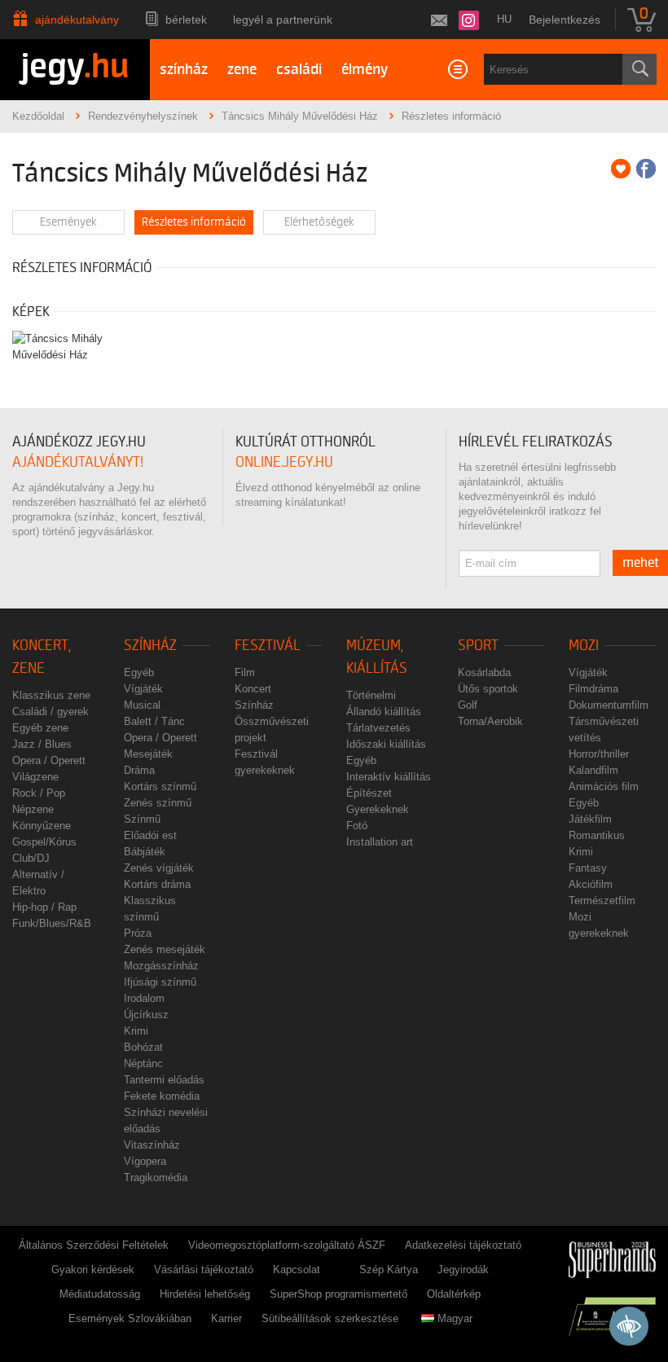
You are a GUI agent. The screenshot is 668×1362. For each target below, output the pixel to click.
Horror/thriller (599, 754)
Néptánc (143, 1063)
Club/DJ (31, 858)
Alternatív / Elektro (38, 882)
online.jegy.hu (284, 462)
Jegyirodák (463, 1269)
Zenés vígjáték (159, 868)
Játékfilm (590, 819)
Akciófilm (591, 884)
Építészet (369, 793)
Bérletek (186, 19)
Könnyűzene (41, 825)
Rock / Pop (38, 793)
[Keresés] (639, 69)
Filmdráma (593, 689)
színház (184, 69)
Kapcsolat (296, 1269)
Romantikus (597, 835)
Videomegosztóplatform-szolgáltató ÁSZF (286, 1245)
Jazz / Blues (42, 744)
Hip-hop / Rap (44, 907)
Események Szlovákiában (129, 1318)
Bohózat (143, 1047)
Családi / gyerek (50, 711)
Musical (142, 705)
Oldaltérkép (454, 1294)
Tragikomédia (155, 1177)
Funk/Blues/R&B (51, 923)
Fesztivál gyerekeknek (265, 762)
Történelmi (371, 695)
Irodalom (144, 998)
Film (245, 672)
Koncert (253, 689)
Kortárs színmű (160, 786)
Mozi (584, 645)
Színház (150, 645)
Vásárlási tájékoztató (203, 1269)
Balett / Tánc (154, 721)
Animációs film (604, 786)
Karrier (226, 1318)
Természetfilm (602, 900)
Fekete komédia (162, 1096)
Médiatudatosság (99, 1294)
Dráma (139, 770)
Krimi (136, 1031)
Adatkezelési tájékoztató (463, 1245)
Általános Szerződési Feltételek (94, 1245)
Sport (478, 645)
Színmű (142, 819)
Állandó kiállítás (383, 711)
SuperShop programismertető (338, 1294)
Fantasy (588, 868)
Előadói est (150, 835)
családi (299, 69)
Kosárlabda (484, 672)
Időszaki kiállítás (386, 744)
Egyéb (139, 672)
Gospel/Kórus (44, 842)
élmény (364, 69)
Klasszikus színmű (150, 908)
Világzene (35, 777)
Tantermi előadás (164, 1080)
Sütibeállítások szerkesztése (329, 1318)
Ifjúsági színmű (160, 982)
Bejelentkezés (564, 19)
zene (242, 69)
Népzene (33, 809)
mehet (640, 563)
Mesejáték (148, 754)
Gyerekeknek (377, 809)
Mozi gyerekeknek (599, 925)
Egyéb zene (40, 728)
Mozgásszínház (161, 966)
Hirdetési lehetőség (205, 1294)
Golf (467, 705)
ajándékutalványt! (77, 462)
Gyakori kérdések (92, 1269)
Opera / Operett (49, 760)
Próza (138, 933)
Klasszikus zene (51, 695)
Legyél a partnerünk (282, 19)
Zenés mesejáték (164, 949)
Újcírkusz (146, 1014)
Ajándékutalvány (77, 19)
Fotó (356, 825)
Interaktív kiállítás (388, 777)
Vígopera (145, 1161)
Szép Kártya (388, 1269)
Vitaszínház (152, 1145)
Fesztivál (268, 645)
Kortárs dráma (157, 884)
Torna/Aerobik (490, 721)
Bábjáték (144, 852)
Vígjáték (143, 689)
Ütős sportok (488, 689)
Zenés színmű (157, 803)
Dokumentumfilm (608, 705)
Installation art (379, 842)
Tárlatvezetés (378, 728)
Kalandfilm (593, 770)
